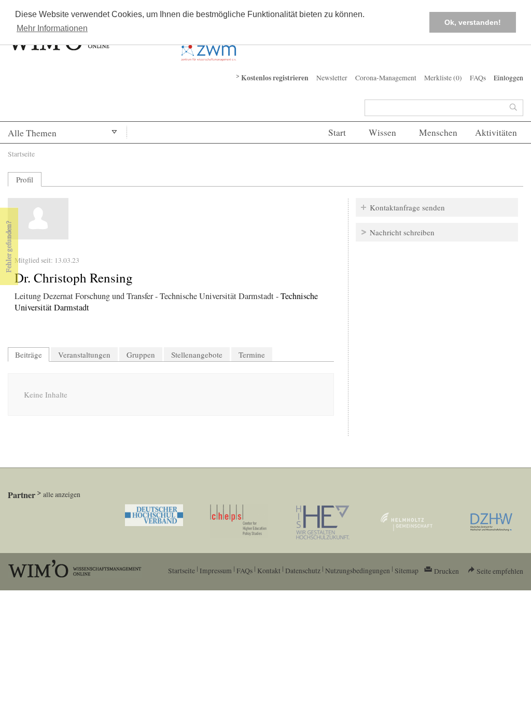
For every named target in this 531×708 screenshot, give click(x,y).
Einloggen (508, 77)
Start (337, 132)
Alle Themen (32, 133)
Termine (252, 354)
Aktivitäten (496, 132)
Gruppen (141, 354)
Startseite (21, 154)
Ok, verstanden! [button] (472, 22)
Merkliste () (443, 77)
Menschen (438, 132)
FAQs (478, 77)
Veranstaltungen (84, 354)
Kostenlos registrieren (275, 78)
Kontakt (269, 570)
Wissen (382, 132)
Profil (24, 179)
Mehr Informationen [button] (52, 28)
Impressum (216, 570)
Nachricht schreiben (402, 232)
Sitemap (406, 570)
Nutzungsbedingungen (357, 570)
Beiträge (32, 354)
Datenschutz (302, 570)
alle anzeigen (61, 494)
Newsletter (331, 77)
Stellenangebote (196, 354)
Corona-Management (385, 77)
